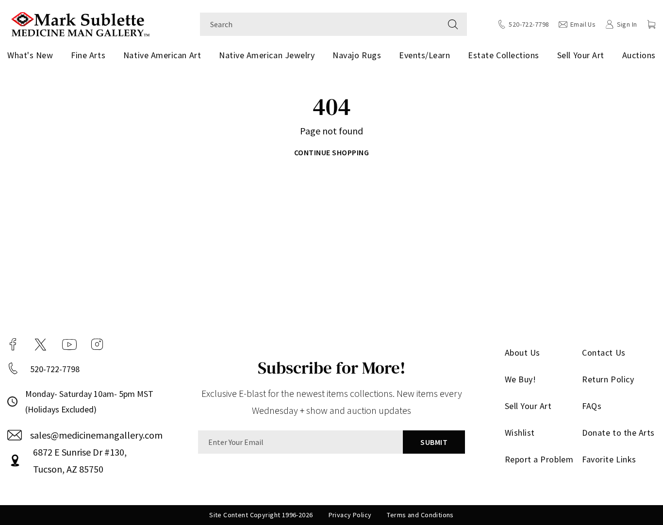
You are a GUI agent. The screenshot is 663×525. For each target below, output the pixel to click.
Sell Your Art (580, 55)
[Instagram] (97, 344)
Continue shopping (331, 152)
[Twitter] (40, 344)
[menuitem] (32, 55)
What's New (30, 55)
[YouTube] (69, 344)
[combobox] (319, 24)
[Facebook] (13, 344)
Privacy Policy (350, 514)
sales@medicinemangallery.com (96, 435)
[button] (651, 24)
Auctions (639, 55)
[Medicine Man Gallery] (80, 23)
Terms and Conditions (420, 514)
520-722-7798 (55, 369)
